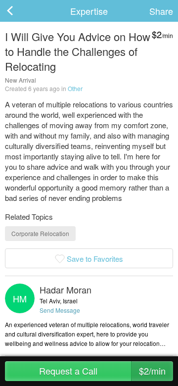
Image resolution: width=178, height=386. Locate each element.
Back (20, 11)
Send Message (60, 310)
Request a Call (102, 370)
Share (161, 10)
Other (75, 88)
